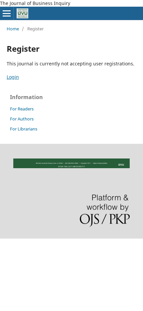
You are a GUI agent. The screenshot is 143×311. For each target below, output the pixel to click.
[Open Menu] (6, 13)
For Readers (22, 109)
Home (13, 29)
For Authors (22, 119)
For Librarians (23, 129)
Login (13, 77)
